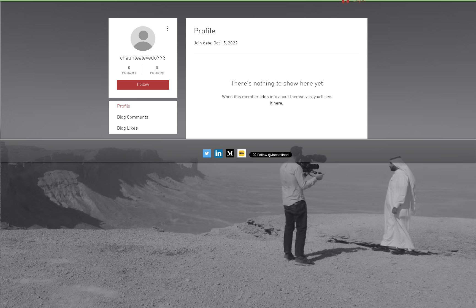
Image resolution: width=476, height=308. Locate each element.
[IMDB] (241, 153)
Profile (123, 106)
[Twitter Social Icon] (207, 153)
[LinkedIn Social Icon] (218, 153)
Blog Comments (132, 117)
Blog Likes (127, 128)
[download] (230, 153)
